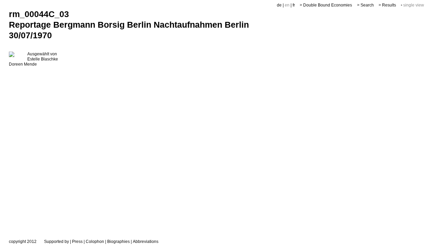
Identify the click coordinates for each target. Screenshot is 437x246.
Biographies (118, 241)
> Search (365, 5)
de (279, 5)
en (287, 5)
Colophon (95, 241)
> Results (387, 5)
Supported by (56, 241)
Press (77, 241)
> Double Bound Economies (326, 5)
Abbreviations (145, 241)
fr (294, 5)
